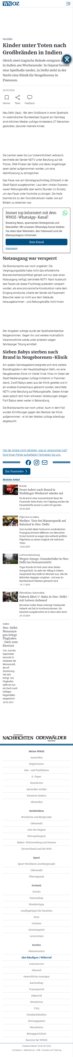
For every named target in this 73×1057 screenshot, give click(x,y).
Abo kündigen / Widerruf (37, 957)
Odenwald (36, 823)
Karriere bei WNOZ (36, 1040)
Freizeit (36, 885)
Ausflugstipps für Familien (36, 910)
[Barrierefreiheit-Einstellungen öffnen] (66, 59)
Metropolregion (36, 836)
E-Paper (36, 776)
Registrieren (36, 763)
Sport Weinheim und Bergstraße (36, 863)
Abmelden (37, 802)
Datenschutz (29, 1050)
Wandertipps (36, 904)
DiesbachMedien (36, 1014)
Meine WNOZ (36, 751)
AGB (38, 1050)
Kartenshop (36, 898)
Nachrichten (36, 810)
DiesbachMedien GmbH (36, 1046)
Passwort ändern (36, 795)
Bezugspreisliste (36, 1033)
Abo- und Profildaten (36, 770)
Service (36, 945)
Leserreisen (36, 936)
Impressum (11, 248)
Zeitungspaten (36, 1021)
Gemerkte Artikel (36, 789)
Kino (36, 917)
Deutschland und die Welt (36, 848)
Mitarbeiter (36, 1027)
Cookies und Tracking (51, 1050)
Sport (36, 857)
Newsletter (36, 782)
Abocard (36, 970)
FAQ (36, 1008)
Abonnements (36, 951)
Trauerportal (36, 989)
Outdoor (36, 923)
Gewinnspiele (37, 929)
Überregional (36, 876)
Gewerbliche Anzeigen (36, 976)
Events (37, 891)
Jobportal (36, 995)
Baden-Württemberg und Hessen (36, 842)
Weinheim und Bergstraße (36, 817)
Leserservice (36, 963)
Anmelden (36, 757)
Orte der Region (37, 829)
